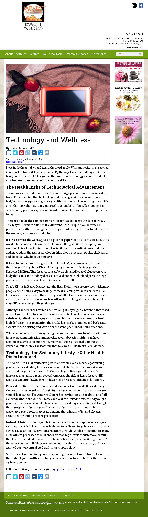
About (9, 54)
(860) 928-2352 (135, 47)
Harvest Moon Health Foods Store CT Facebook (140, 5)
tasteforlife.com (14, 162)
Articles (21, 54)
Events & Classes (76, 54)
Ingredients (98, 54)
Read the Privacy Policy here (93, 510)
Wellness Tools (52, 54)
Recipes (34, 54)
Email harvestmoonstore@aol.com (134, 5)
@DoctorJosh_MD (68, 469)
